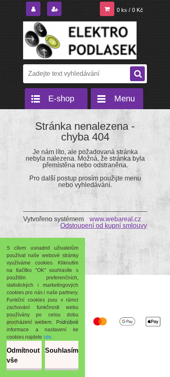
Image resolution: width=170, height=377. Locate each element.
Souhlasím (61, 350)
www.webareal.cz (115, 218)
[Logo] (80, 40)
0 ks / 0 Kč (130, 10)
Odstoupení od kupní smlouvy (103, 225)
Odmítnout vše (23, 355)
